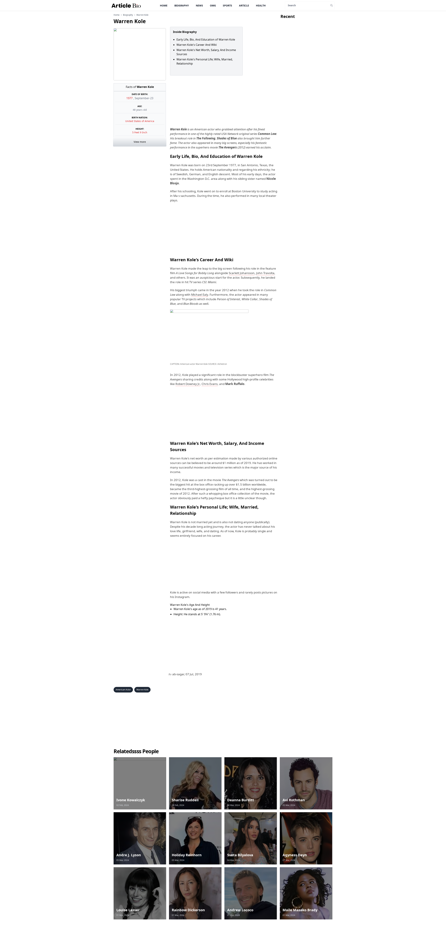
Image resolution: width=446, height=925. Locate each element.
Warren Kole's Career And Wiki (196, 45)
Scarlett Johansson (242, 273)
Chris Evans (210, 384)
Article (244, 5)
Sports (227, 5)
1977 (129, 98)
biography (128, 15)
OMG (213, 5)
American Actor (123, 689)
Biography (181, 5)
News (199, 5)
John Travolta (265, 273)
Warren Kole (142, 689)
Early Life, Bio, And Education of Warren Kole (206, 39)
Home (163, 5)
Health (261, 5)
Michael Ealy (199, 295)
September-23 (144, 98)
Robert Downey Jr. (187, 384)
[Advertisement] (223, 101)
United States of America (139, 121)
